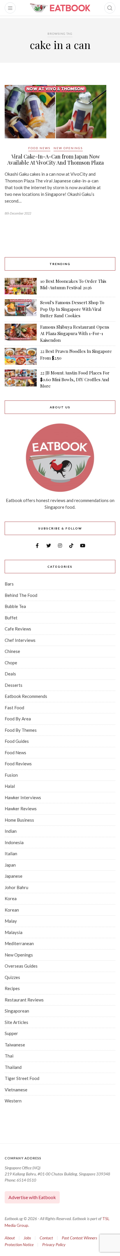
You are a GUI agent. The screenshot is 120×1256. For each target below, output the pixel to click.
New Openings (68, 148)
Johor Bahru (16, 887)
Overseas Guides (21, 965)
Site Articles (16, 1022)
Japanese (13, 876)
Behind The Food (21, 595)
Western (13, 1100)
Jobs (27, 1237)
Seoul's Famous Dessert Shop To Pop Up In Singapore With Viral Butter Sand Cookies (72, 308)
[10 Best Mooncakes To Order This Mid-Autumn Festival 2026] (21, 286)
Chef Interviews (20, 640)
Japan (10, 864)
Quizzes (12, 977)
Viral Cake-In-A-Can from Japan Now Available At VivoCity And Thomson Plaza (55, 159)
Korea (11, 898)
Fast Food (14, 707)
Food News (39, 148)
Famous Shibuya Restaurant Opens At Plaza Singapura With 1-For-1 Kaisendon (74, 333)
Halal (10, 786)
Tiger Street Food (22, 1078)
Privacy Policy (54, 1244)
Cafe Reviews (18, 628)
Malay (11, 921)
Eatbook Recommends (26, 696)
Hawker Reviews (21, 808)
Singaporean (17, 1010)
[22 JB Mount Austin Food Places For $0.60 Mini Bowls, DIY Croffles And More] (21, 379)
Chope (11, 662)
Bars (9, 583)
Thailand (13, 1067)
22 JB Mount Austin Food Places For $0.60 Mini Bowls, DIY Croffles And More (75, 379)
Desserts (13, 685)
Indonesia (14, 842)
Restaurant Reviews (24, 999)
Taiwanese (15, 1044)
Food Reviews (18, 763)
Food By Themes (21, 730)
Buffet (11, 617)
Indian (11, 831)
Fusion (11, 775)
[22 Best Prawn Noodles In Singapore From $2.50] (21, 356)
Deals (10, 673)
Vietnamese (16, 1089)
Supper (11, 1033)
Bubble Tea (15, 606)
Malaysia (13, 932)
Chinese (12, 651)
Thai (9, 1055)
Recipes (12, 988)
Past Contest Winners (79, 1237)
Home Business (19, 820)
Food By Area (18, 718)
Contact (46, 1237)
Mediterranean (19, 943)
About (10, 1237)
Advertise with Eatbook (32, 1197)
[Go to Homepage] (60, 8)
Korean (12, 909)
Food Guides (17, 741)
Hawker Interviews (23, 797)
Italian (11, 853)
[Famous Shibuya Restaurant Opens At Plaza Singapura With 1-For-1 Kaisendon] (21, 334)
